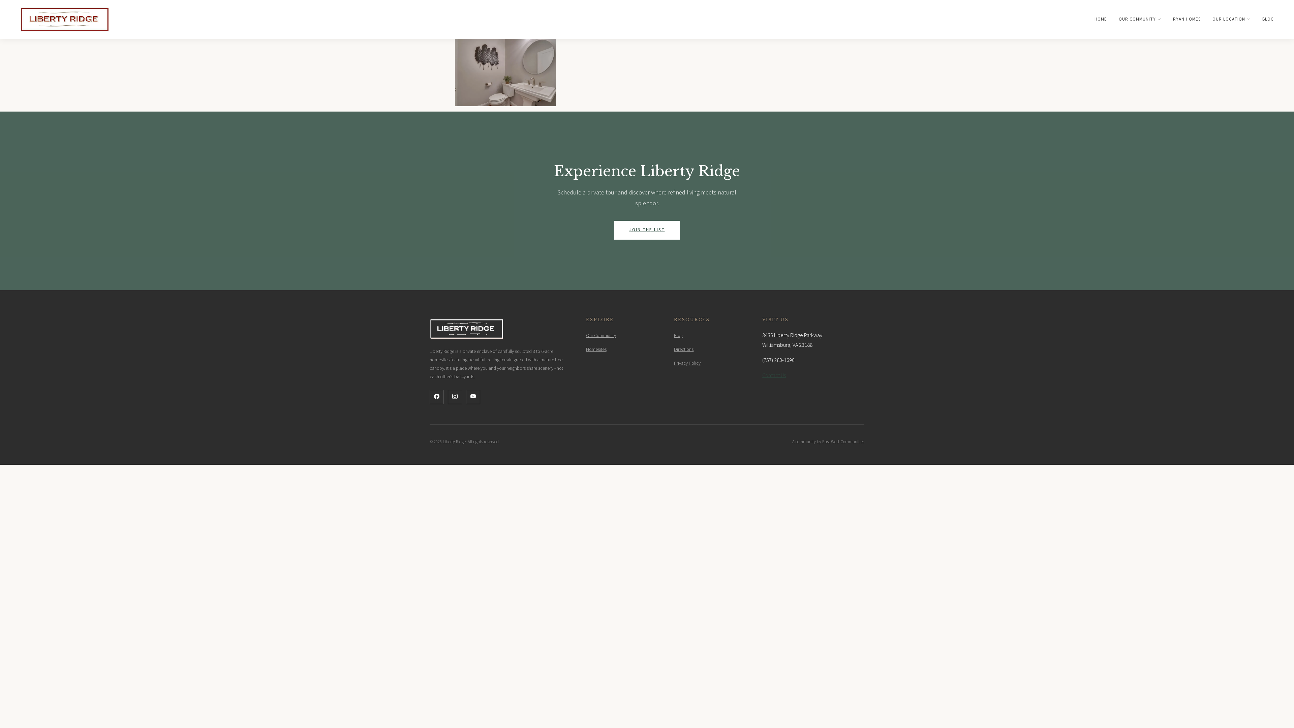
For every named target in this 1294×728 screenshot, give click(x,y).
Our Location (1228, 19)
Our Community (1137, 19)
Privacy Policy (687, 363)
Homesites (596, 349)
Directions (684, 349)
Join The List (647, 230)
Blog (1268, 19)
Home (1101, 19)
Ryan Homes (1187, 19)
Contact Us (774, 375)
